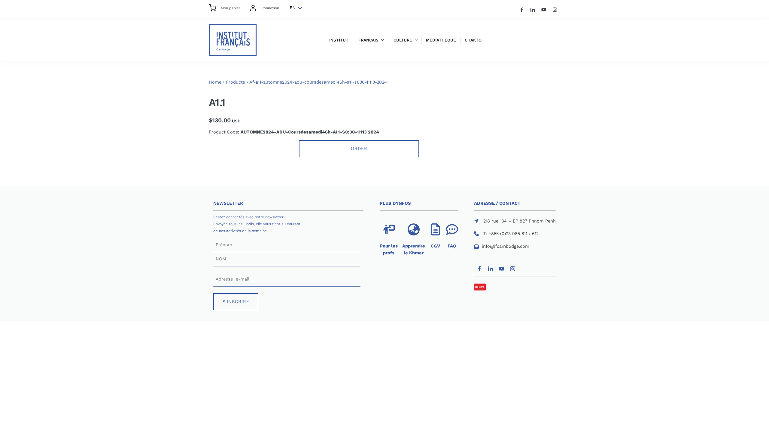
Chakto (473, 40)
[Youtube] (544, 10)
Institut (338, 40)
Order (359, 148)
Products (235, 82)
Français (368, 40)
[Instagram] (555, 10)
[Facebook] (521, 10)
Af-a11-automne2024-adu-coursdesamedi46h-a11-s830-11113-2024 (318, 82)
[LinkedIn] (532, 10)
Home (215, 82)
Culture (403, 40)
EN (292, 8)
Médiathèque (441, 40)
